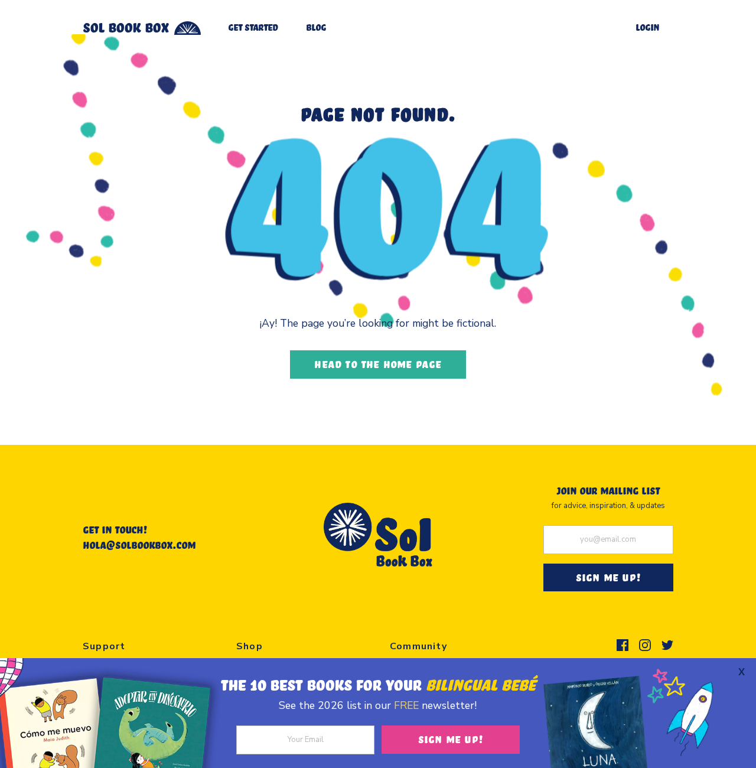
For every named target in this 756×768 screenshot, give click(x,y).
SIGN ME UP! (608, 577)
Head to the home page (377, 364)
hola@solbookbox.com (139, 544)
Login (647, 27)
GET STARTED (253, 27)
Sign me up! (450, 739)
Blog (316, 27)
